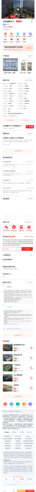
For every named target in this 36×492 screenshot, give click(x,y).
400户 (22, 108)
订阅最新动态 (18, 151)
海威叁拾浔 (7, 448)
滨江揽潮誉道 (18, 438)
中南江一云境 (18, 436)
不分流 (8, 101)
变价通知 (11, 120)
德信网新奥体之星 (19, 345)
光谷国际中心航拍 (8, 461)
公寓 (7, 86)
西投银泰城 (18, 448)
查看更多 (30, 56)
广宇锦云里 (16, 365)
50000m (8, 106)
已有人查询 (28, 236)
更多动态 (30, 133)
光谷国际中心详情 (11, 463)
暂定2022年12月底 (11, 93)
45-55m (23, 91)
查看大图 (30, 198)
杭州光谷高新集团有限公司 (13, 113)
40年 (7, 88)
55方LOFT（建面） (26, 73)
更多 (31, 255)
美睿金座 (18, 441)
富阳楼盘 (11, 411)
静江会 (28, 436)
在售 (22, 83)
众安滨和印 (18, 445)
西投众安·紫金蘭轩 (7, 438)
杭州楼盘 (5, 411)
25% (6, 108)
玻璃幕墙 (23, 101)
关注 (32, 22)
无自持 (7, 103)
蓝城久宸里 (28, 448)
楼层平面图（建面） (10, 73)
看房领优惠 (21, 491)
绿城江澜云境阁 (28, 445)
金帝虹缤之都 (17, 355)
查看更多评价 (18, 335)
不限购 (23, 86)
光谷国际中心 (9, 83)
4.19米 (8, 96)
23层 (7, 98)
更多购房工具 (28, 222)
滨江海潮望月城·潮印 (28, 443)
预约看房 (30, 491)
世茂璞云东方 (7, 443)
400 (6, 111)
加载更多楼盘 (18, 396)
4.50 (22, 106)
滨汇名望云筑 (28, 438)
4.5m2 (7, 91)
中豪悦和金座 (7, 445)
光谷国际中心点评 (20, 463)
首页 (6, 479)
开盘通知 (26, 120)
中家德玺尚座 (7, 441)
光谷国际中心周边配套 (18, 461)
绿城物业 (23, 88)
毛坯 (22, 93)
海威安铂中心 (7, 436)
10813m (23, 103)
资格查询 (22, 479)
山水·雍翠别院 (17, 375)
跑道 (22, 98)
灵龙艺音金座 (18, 443)
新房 (14, 479)
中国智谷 (16, 385)
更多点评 (30, 282)
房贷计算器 (29, 479)
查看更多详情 (28, 80)
